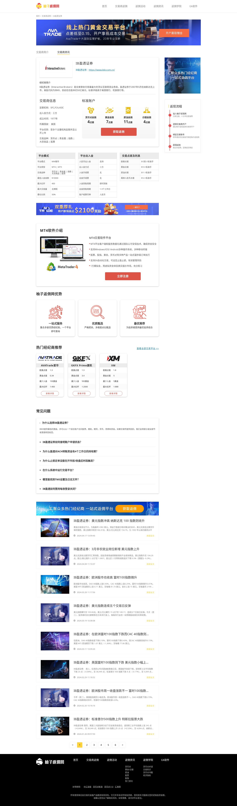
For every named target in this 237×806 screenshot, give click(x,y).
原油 (127, 772)
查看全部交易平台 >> (148, 348)
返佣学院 (176, 6)
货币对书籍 (148, 772)
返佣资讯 (158, 6)
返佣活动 (140, 6)
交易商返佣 (121, 6)
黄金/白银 (129, 769)
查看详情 (50, 393)
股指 (127, 778)
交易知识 (147, 769)
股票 (127, 775)
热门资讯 (129, 781)
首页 (104, 6)
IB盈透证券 (57, 16)
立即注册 (123, 276)
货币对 (128, 766)
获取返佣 (119, 132)
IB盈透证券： (95, 69)
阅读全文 (150, 535)
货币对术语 (148, 766)
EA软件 (194, 6)
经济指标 (147, 775)
